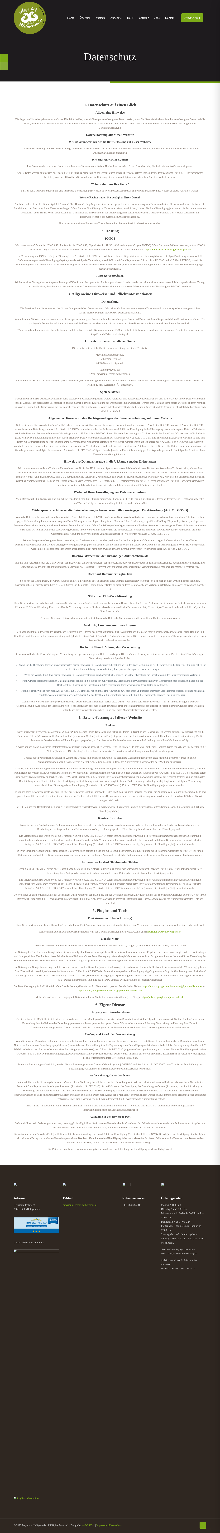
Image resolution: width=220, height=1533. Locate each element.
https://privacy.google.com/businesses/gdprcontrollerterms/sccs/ (110, 990)
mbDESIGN (88, 1525)
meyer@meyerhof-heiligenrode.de (80, 1205)
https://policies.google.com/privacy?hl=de (163, 997)
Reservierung (192, 17)
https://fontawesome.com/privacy (164, 931)
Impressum (101, 1525)
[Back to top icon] (203, 1525)
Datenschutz (115, 1525)
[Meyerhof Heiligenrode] (30, 17)
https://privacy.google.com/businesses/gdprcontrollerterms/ (172, 986)
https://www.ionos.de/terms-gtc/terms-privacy (168, 249)
